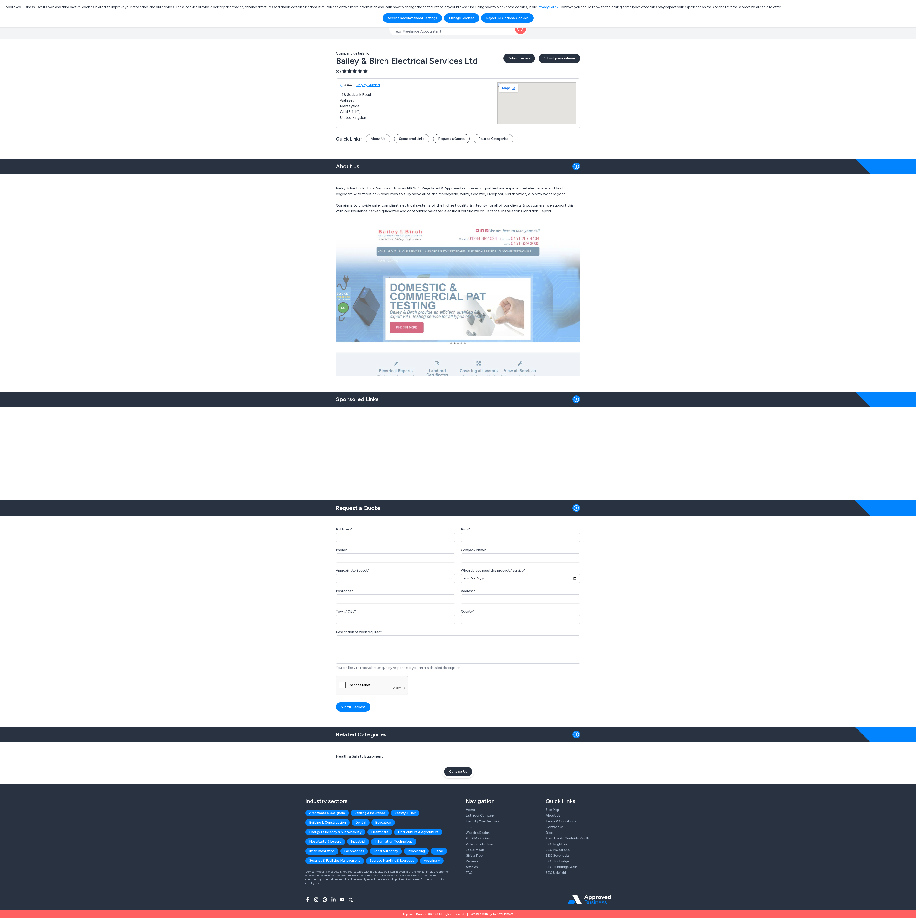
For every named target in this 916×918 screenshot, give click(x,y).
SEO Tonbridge (557, 861)
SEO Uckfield (556, 873)
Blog (549, 833)
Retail (438, 851)
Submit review (519, 58)
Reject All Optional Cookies (507, 18)
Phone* (342, 550)
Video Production (479, 844)
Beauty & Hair (405, 813)
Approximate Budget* (353, 570)
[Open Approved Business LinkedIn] (333, 899)
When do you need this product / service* (493, 570)
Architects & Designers (327, 813)
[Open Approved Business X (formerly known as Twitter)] (350, 899)
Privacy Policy (548, 7)
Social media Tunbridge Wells (567, 838)
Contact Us (458, 772)
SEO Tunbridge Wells (562, 867)
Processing (416, 851)
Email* (465, 529)
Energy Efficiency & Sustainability (335, 832)
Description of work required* (359, 632)
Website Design (478, 833)
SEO (469, 827)
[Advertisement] (458, 451)
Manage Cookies (461, 18)
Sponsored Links (411, 139)
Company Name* (474, 550)
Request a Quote (451, 139)
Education (383, 822)
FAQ (469, 873)
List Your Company (480, 815)
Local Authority (386, 851)
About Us (378, 139)
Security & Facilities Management (334, 861)
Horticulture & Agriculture (418, 832)
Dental (360, 822)
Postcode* (344, 591)
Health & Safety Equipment (359, 756)
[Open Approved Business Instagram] (316, 899)
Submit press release (559, 58)
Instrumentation (322, 851)
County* (467, 611)
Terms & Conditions (561, 821)
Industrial (358, 841)
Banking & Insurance (369, 813)
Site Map (552, 810)
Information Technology (394, 841)
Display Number (368, 85)
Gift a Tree (474, 856)
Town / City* (346, 611)
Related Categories (493, 139)
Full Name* (344, 529)
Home (470, 810)
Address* (468, 591)
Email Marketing (478, 838)
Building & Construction (327, 822)
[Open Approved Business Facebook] (307, 899)
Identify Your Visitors (482, 821)
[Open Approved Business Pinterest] (325, 899)
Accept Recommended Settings (412, 18)
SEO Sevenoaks (558, 856)
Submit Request (353, 707)
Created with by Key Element (492, 914)
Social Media (475, 850)
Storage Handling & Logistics (392, 861)
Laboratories (354, 851)
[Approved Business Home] (589, 899)
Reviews (472, 861)
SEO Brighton (556, 844)
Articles (472, 867)
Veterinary (432, 861)
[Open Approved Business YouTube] (342, 899)
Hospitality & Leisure (325, 841)
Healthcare (379, 832)
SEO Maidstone (558, 850)
